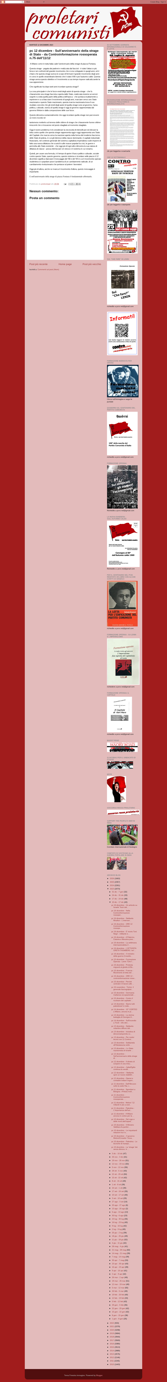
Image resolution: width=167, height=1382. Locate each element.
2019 (112, 1333)
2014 (112, 1351)
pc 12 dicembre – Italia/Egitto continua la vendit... (123, 1068)
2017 (112, 1340)
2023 (112, 889)
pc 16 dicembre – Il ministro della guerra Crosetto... (122, 955)
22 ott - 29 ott (118, 1174)
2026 (112, 878)
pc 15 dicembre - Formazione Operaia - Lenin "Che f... (123, 960)
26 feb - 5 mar (118, 1291)
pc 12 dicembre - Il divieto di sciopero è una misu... (123, 1063)
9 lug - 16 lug (117, 1226)
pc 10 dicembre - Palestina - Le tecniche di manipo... (124, 1143)
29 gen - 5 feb (118, 1305)
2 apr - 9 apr (117, 1274)
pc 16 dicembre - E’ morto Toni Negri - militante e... (124, 933)
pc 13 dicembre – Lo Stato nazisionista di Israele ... (122, 1049)
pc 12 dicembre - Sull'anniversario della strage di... (124, 1056)
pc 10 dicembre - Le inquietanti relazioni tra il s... (124, 1131)
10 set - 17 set (118, 1195)
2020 (112, 1330)
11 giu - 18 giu (118, 1240)
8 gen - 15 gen (118, 1315)
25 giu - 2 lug (117, 1233)
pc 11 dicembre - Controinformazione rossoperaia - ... (120, 1097)
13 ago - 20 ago (119, 1209)
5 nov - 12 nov (118, 1167)
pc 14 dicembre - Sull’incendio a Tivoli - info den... (123, 1022)
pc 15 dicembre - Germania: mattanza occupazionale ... (123, 994)
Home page (65, 264)
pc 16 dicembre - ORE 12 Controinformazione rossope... (121, 926)
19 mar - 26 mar (119, 1281)
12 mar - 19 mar (119, 1284)
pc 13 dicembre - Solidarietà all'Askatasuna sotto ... (123, 1044)
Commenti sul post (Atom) (48, 269)
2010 (112, 1364)
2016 (112, 1344)
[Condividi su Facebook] (77, 184)
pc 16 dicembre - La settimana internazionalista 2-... (124, 944)
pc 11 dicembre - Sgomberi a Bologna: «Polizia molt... (123, 1090)
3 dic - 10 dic (117, 1154)
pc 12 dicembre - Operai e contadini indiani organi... (122, 1079)
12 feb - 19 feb (118, 1298)
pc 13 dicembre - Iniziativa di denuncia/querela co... (123, 1033)
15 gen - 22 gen (119, 1312)
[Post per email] (65, 184)
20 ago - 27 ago (119, 1205)
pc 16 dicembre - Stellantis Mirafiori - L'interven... (122, 919)
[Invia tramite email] (69, 184)
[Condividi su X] (74, 184)
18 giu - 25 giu (118, 1236)
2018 (112, 1337)
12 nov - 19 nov (118, 1164)
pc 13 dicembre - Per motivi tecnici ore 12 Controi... (122, 1038)
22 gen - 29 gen (119, 1308)
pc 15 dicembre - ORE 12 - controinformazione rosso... (123, 977)
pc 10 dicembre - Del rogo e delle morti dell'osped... (123, 1120)
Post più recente (38, 264)
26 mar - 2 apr (118, 1277)
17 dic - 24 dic (118, 899)
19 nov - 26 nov (118, 1160)
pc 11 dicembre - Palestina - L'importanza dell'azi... (123, 1109)
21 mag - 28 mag (119, 1250)
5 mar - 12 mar (118, 1288)
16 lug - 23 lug (118, 1222)
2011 (112, 1361)
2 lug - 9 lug (117, 1229)
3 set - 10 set (117, 1198)
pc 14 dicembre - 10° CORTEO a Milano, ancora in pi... (124, 1010)
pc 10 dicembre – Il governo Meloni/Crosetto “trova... (123, 1137)
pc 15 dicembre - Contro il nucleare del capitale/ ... (122, 999)
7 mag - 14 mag (119, 1257)
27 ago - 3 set (118, 1202)
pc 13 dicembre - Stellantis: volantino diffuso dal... (122, 1027)
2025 (112, 882)
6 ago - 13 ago (118, 1212)
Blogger (99, 1375)
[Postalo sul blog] (72, 184)
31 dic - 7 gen (118, 892)
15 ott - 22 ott (118, 1178)
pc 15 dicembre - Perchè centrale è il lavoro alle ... (122, 983)
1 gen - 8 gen (118, 1319)
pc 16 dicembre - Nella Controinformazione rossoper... (120, 913)
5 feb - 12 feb (118, 1301)
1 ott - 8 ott (116, 1185)
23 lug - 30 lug (118, 1219)
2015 (112, 1347)
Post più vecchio (92, 264)
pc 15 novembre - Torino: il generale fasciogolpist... (122, 988)
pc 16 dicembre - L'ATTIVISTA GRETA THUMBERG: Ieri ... (123, 949)
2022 (112, 1323)
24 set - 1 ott (117, 1188)
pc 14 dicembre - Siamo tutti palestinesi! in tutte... (123, 1005)
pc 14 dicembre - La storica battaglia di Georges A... (122, 1016)
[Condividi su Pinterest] (79, 184)
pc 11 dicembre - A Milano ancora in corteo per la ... (122, 1115)
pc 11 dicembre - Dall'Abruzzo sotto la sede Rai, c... (123, 1085)
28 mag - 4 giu (118, 1246)
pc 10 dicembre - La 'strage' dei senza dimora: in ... (124, 1148)
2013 (112, 1354)
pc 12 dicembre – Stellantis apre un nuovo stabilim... (122, 1074)
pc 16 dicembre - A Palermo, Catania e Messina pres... (123, 938)
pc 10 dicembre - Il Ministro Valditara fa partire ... (122, 1126)
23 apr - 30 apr (118, 1264)
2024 (112, 885)
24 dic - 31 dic (118, 895)
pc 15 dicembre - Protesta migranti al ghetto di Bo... (122, 966)
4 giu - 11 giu (117, 1243)
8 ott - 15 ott (117, 1181)
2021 (112, 1326)
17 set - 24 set (118, 1191)
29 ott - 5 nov (117, 1171)
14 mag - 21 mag (119, 1253)
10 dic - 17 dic (118, 902)
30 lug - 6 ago (118, 1216)
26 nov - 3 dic (118, 1157)
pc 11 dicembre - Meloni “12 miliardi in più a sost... (123, 1104)
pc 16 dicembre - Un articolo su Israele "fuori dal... (124, 906)
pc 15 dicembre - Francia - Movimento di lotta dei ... (122, 972)
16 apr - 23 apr (118, 1267)
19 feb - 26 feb (118, 1295)
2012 (112, 1357)
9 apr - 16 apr (118, 1271)
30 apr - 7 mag (118, 1260)
